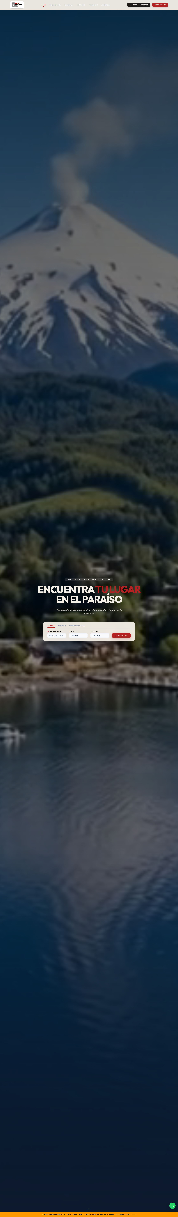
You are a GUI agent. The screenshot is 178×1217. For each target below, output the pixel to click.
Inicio (43, 5)
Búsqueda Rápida (55, 631)
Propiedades (55, 5)
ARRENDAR (62, 625)
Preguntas (93, 5)
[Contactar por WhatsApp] (172, 1206)
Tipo (72, 631)
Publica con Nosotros (139, 5)
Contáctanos (160, 5)
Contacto (106, 5)
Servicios (81, 5)
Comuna (95, 631)
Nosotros (69, 5)
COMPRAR (51, 625)
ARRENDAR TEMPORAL (77, 625)
